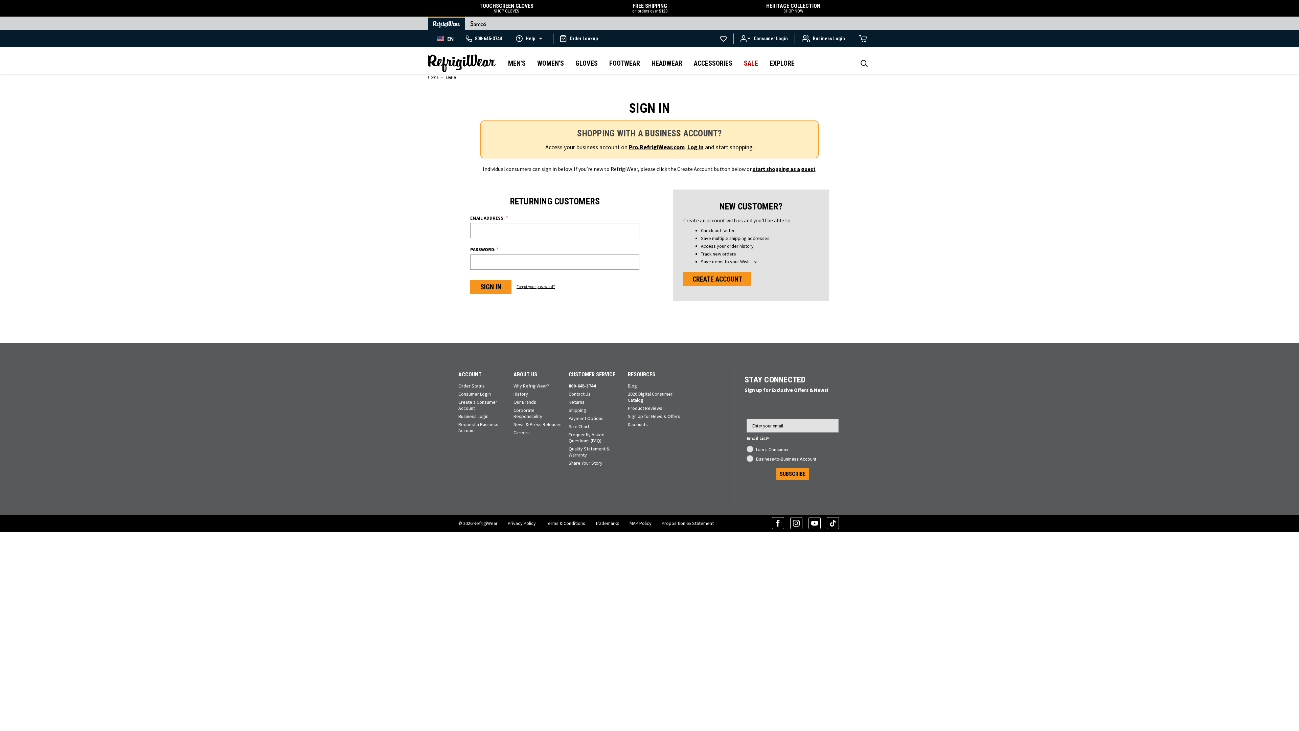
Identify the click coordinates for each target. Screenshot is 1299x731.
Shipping (577, 410)
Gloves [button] (586, 63)
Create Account (717, 279)
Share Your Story (585, 463)
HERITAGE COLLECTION (793, 8)
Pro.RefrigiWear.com (657, 147)
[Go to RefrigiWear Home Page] (446, 23)
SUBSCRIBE (792, 474)
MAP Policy (641, 523)
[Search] (864, 65)
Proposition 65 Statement (688, 523)
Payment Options (586, 418)
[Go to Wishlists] (723, 38)
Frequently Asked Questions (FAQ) (587, 437)
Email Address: (489, 218)
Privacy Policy (522, 523)
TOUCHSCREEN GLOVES (506, 8)
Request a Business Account (478, 427)
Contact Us (580, 394)
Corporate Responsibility (528, 413)
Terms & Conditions (565, 523)
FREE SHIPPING (649, 8)
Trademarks (607, 523)
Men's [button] (517, 63)
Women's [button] (550, 63)
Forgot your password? (536, 286)
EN (450, 39)
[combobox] (445, 38)
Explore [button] (782, 63)
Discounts (638, 424)
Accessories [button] (713, 63)
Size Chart (579, 426)
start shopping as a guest (784, 168)
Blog (632, 386)
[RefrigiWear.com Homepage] (462, 63)
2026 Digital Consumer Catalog (650, 397)
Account (470, 374)
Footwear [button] (624, 63)
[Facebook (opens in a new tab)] (778, 523)
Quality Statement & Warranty (589, 452)
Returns (577, 402)
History (521, 394)
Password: (484, 249)
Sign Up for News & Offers (654, 416)
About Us (525, 374)
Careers (522, 432)
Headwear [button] (667, 63)
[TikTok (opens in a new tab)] (833, 523)
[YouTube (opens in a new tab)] (814, 523)
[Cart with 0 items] (863, 38)
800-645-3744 (582, 386)
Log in (695, 147)
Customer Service (592, 374)
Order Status (471, 386)
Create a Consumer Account (477, 405)
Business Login (473, 416)
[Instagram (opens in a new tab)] (796, 523)
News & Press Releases (538, 424)
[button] (531, 38)
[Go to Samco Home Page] (478, 23)
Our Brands (525, 402)
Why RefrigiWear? (531, 386)
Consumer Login (474, 394)
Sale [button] (751, 63)
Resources (641, 374)
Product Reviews (645, 408)
